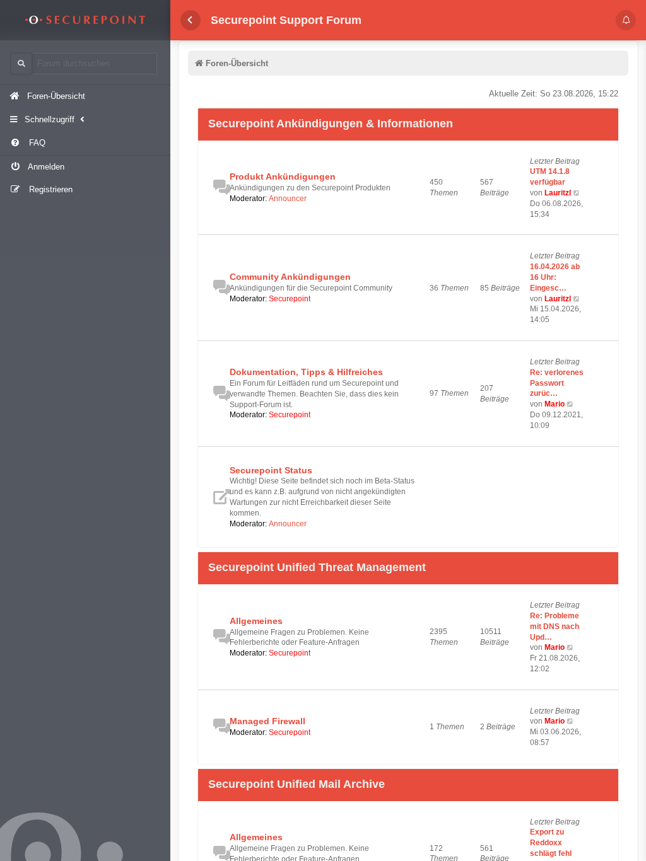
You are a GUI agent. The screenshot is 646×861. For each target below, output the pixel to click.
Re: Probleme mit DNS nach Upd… (554, 626)
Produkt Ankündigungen (283, 176)
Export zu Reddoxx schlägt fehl (551, 843)
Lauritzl (557, 192)
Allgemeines (256, 621)
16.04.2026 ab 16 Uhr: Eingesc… (555, 277)
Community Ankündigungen (290, 277)
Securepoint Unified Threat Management (317, 567)
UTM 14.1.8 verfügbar (550, 177)
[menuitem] (85, 143)
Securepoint (289, 298)
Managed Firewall (267, 721)
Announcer (288, 198)
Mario (554, 404)
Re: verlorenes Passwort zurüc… (557, 383)
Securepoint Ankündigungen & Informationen (330, 123)
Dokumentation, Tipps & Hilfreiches (306, 372)
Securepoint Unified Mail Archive (296, 784)
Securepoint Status (271, 470)
